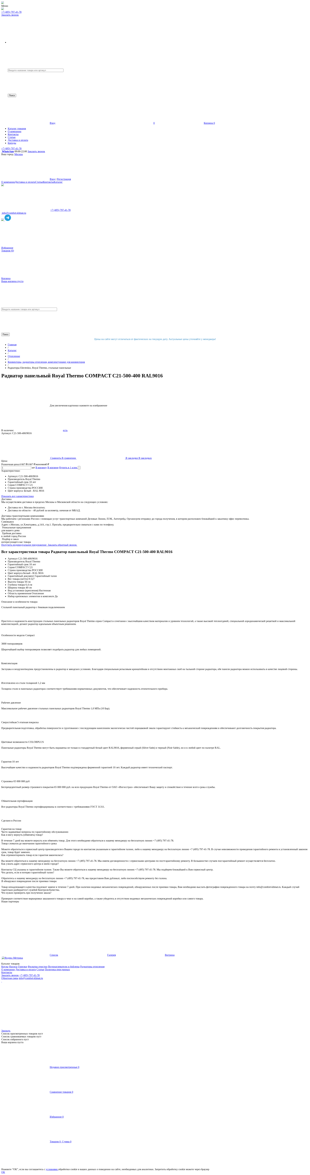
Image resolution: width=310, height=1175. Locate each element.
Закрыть (5, 1030)
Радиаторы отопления (92, 966)
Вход (52, 123)
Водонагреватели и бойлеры (64, 966)
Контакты (48, 182)
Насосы (13, 966)
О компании (8, 182)
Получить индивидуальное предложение (24, 545)
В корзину (41, 467)
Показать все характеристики (17, 496)
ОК (3, 1172)
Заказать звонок (10, 15)
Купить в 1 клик (68, 467)
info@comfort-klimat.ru (31, 978)
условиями (52, 1169)
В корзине (53, 467)
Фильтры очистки (37, 966)
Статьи (39, 182)
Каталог (58, 182)
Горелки (22, 966)
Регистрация (64, 179)
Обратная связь (9, 978)
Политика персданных (57, 969)
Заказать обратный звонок (62, 545)
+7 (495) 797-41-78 (11, 12)
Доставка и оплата (25, 182)
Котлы (4, 966)
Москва (18, 154)
